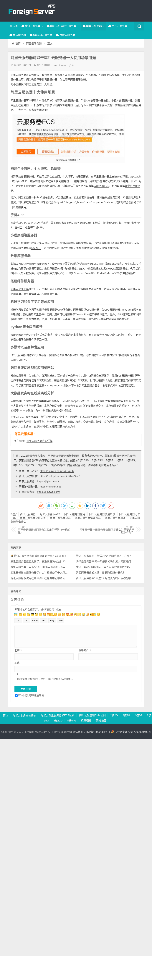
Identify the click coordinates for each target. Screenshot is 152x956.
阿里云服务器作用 (74, 514)
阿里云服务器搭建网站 (88, 517)
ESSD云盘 (116, 263)
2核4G (126, 715)
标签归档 (86, 720)
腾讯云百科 (32, 10)
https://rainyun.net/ (51, 486)
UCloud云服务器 (42, 34)
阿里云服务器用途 (115, 517)
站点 (17, 662)
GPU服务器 (64, 309)
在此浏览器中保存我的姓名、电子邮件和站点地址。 (44, 679)
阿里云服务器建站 (60, 517)
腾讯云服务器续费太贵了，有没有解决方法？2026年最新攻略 (40, 561)
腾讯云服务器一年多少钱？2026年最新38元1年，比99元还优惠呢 (40, 567)
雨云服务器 (19, 34)
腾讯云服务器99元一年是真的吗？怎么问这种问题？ (105, 561)
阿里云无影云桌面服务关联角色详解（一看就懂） (44, 530)
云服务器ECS (101, 185)
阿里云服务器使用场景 (102, 514)
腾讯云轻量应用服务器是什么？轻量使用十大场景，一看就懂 (40, 572)
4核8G (138, 715)
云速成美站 (64, 197)
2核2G (114, 715)
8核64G (71, 720)
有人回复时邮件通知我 (31, 695)
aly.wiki (60, 202)
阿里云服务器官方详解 (39, 440)
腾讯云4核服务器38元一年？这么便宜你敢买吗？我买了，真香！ (105, 567)
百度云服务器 (67, 34)
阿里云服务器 (93, 26)
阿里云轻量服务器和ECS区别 (58, 715)
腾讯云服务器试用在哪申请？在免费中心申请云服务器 (40, 578)
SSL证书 (36, 247)
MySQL (61, 273)
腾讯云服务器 (32, 26)
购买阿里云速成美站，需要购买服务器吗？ (100, 572)
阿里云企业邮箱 (20, 289)
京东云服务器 (119, 26)
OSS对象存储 (39, 355)
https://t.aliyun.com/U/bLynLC (57, 470)
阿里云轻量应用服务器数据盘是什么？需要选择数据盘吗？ (107, 530)
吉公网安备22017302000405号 (132, 731)
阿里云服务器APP (50, 514)
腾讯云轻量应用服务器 (62, 26)
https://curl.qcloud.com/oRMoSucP (60, 476)
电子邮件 (84, 650)
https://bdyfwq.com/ (48, 491)
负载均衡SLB (111, 355)
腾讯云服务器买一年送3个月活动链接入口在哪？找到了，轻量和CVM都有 (105, 555)
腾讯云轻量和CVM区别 (92, 715)
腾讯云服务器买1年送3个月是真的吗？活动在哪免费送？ (105, 578)
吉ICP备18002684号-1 (97, 731)
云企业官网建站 (83, 197)
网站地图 (101, 720)
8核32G (58, 720)
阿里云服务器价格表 (24, 715)
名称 (18, 650)
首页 (15, 26)
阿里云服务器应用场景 (33, 517)
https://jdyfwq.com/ (48, 481)
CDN (98, 355)
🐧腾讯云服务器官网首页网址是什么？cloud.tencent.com (40, 555)
